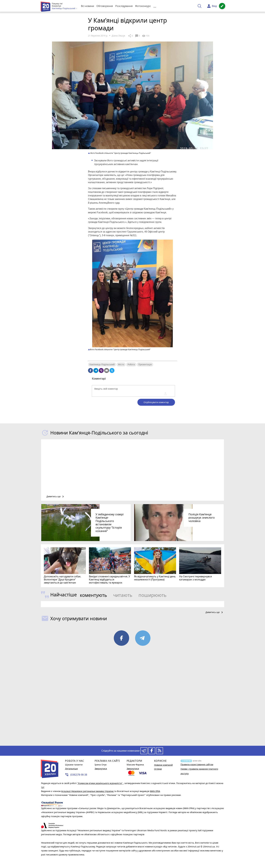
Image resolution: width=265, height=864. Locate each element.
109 (145, 36)
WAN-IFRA (155, 791)
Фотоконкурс (143, 6)
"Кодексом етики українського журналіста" (100, 783)
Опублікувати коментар (156, 402)
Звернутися (101, 768)
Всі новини (87, 6)
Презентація (145, 364)
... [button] (154, 6)
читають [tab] (122, 595)
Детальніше (71, 768)
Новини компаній (163, 764)
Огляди (158, 768)
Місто (121, 364)
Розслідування (124, 6)
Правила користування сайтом (197, 764)
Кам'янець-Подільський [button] (64, 8)
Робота (131, 364)
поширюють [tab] (152, 595)
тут (42, 787)
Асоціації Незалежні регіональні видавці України (87, 791)
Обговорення (104, 6)
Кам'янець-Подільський (102, 364)
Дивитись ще (55, 496)
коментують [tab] (93, 595)
